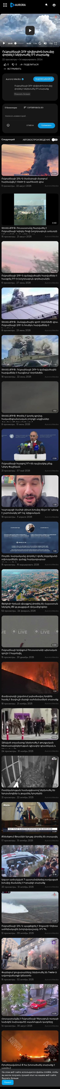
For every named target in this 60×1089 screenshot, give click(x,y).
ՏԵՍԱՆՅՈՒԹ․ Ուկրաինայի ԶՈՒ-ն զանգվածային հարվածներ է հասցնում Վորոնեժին (29, 371)
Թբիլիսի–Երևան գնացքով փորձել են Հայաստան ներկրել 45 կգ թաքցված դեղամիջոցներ (30, 605)
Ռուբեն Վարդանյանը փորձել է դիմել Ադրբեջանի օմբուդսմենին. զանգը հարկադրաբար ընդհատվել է (29, 559)
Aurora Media (13, 79)
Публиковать (46, 125)
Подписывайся (43, 79)
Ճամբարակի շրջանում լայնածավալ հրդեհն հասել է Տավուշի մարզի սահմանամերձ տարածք (30, 698)
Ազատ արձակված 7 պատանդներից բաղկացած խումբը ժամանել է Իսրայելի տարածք (30, 881)
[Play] (4, 43)
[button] (54, 5)
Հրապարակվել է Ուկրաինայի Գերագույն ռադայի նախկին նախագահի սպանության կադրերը (30, 1020)
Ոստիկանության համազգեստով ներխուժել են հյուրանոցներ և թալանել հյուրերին (28, 792)
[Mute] (45, 43)
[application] (30, 30)
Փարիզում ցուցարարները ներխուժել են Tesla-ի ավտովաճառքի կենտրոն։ (29, 974)
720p (51, 43)
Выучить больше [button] (10, 1078)
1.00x (35, 43)
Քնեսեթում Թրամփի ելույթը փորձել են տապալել (30, 836)
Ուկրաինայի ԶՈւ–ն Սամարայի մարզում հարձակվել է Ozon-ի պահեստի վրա (24, 180)
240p (50, 36)
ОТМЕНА (30, 125)
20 (40, 43)
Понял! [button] (7, 1082)
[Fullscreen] (55, 43)
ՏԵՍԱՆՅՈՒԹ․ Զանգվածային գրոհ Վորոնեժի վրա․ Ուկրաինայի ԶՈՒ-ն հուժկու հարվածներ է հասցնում (30, 325)
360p (50, 31)
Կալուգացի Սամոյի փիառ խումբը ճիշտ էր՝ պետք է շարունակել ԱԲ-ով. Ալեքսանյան (30, 511)
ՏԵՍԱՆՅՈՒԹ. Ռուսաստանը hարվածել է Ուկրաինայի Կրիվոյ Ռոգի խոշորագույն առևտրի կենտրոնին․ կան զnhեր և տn (29, 231)
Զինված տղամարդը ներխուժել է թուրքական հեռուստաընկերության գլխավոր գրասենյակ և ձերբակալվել (29, 746)
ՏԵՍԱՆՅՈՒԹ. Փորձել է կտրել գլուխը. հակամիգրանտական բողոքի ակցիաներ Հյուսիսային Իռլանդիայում (25, 419)
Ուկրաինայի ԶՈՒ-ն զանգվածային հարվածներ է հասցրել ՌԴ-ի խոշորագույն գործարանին (29, 277)
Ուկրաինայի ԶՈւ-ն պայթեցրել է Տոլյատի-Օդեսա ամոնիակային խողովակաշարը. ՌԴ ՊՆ (30, 927)
